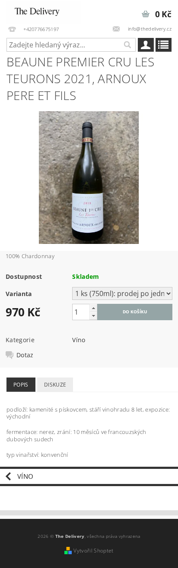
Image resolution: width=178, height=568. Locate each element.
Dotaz (25, 355)
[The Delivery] (43, 11)
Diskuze (55, 384)
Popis (21, 384)
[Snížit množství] (93, 316)
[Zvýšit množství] (93, 308)
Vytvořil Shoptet (93, 550)
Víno (78, 340)
